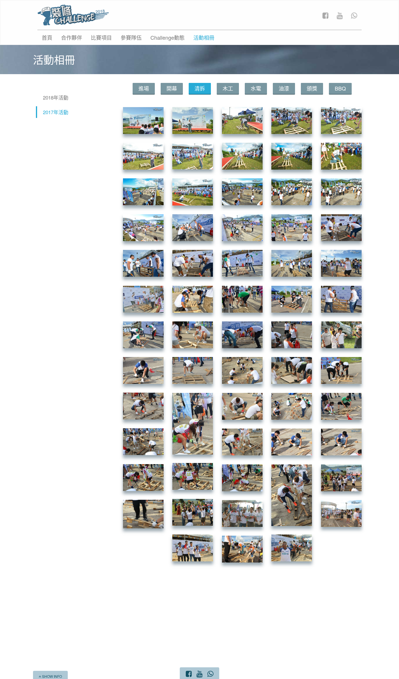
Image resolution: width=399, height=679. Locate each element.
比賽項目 (101, 37)
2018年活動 (55, 97)
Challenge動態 (167, 37)
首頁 (47, 37)
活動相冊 (203, 37)
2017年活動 (55, 112)
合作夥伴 (71, 37)
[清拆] (143, 120)
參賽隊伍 (131, 37)
